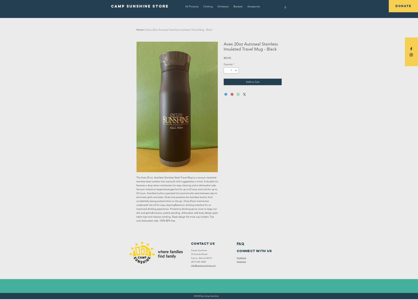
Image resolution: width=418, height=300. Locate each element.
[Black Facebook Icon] (411, 49)
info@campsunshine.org (203, 265)
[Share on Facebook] (226, 94)
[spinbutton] (231, 70)
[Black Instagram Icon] (411, 55)
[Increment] (236, 70)
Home (140, 29)
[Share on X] (244, 94)
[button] (208, 6)
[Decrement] (226, 70)
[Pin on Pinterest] (232, 94)
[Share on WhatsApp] (238, 94)
